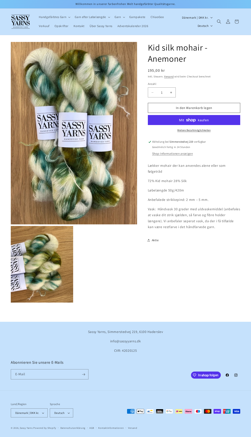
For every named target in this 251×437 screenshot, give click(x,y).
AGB (91, 427)
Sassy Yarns (26, 427)
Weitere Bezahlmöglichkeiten (194, 130)
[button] (54, 17)
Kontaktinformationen (111, 427)
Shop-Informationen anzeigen (172, 154)
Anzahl (152, 84)
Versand (169, 76)
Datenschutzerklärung (72, 427)
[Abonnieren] (83, 374)
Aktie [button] (155, 240)
